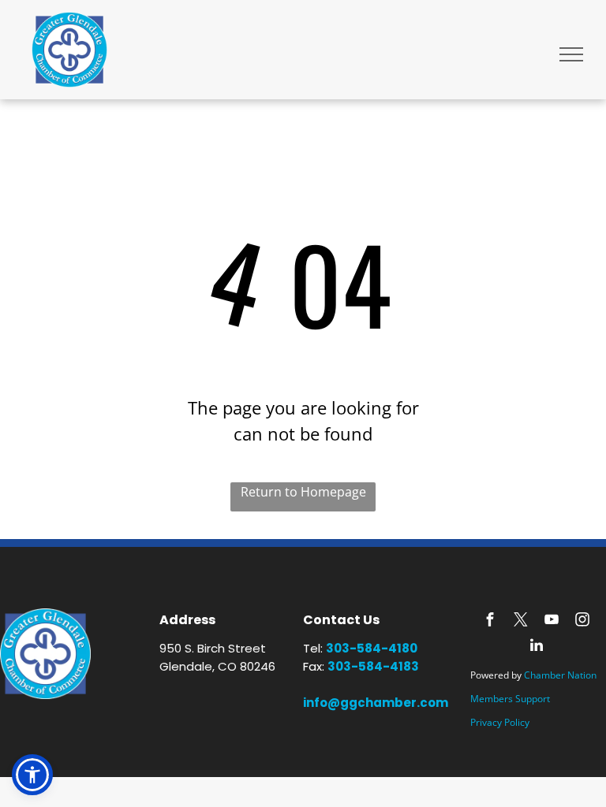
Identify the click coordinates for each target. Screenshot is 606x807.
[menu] (571, 54)
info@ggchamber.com (375, 702)
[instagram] (582, 621)
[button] (32, 774)
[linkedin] (537, 647)
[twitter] (521, 621)
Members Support (510, 698)
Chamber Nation (560, 675)
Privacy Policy (499, 722)
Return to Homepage (303, 491)
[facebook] (490, 621)
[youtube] (552, 621)
